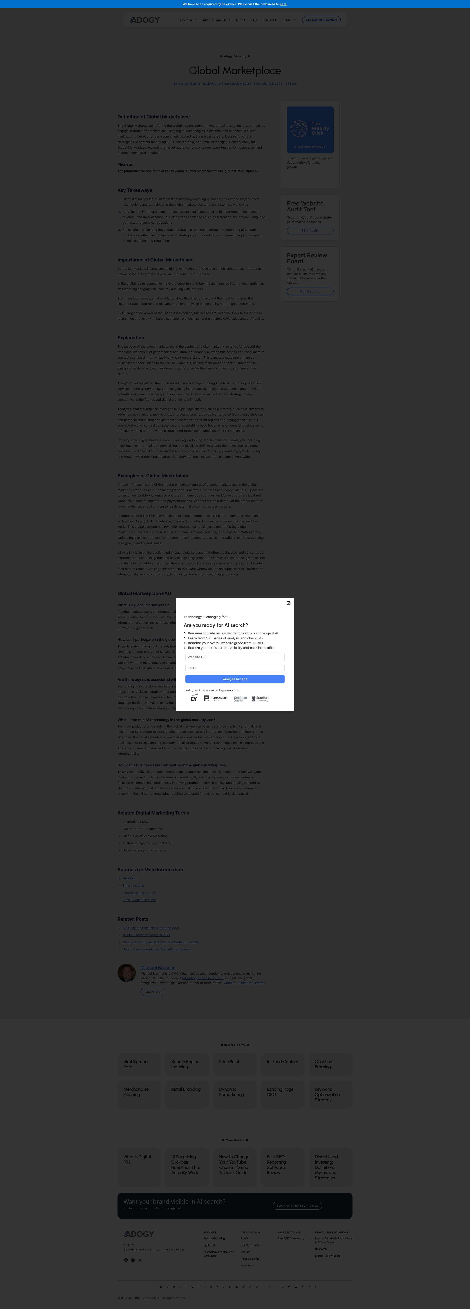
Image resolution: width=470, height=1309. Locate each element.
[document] (235, 654)
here (283, 4)
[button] (288, 603)
